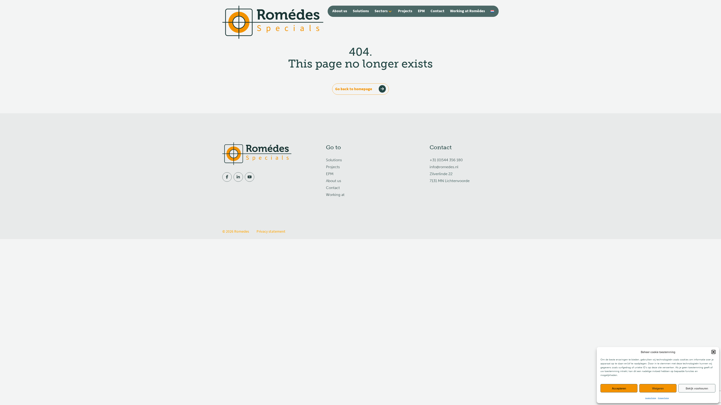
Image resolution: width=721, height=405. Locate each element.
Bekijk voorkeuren (697, 388)
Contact (437, 11)
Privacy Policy (663, 398)
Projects (405, 11)
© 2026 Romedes (235, 231)
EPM (421, 11)
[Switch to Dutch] (492, 11)
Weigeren (658, 388)
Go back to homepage (353, 89)
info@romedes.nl (444, 167)
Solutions (361, 11)
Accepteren (619, 388)
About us (339, 11)
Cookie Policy (650, 398)
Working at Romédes (467, 11)
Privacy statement (270, 231)
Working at (335, 194)
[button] (713, 352)
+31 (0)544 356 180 (446, 160)
